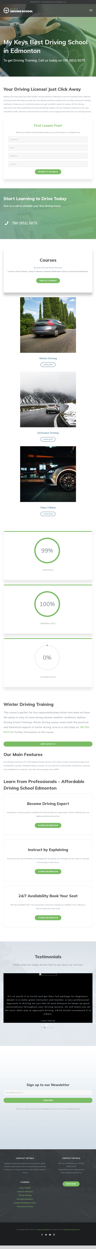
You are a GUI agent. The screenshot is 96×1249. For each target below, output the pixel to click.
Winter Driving (24, 1195)
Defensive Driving (25, 1206)
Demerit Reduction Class (25, 1203)
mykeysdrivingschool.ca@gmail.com (53, 2)
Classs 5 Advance (25, 1191)
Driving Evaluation (25, 1199)
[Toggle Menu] (91, 10)
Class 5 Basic (25, 1188)
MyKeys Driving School (72, 1229)
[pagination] (42, 1027)
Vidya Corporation (43, 1229)
